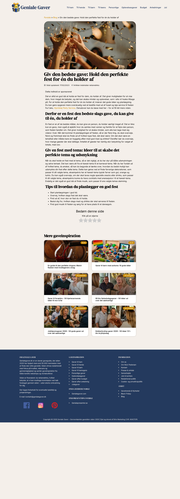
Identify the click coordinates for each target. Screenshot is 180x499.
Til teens (102, 7)
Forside (47, 17)
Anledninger (155, 7)
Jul (165, 7)
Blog (55, 17)
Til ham (70, 7)
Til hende (80, 7)
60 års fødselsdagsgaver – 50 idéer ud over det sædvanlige (112, 299)
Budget (143, 7)
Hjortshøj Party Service (64, 108)
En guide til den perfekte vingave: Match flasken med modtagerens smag (65, 266)
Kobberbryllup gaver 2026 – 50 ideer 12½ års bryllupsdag (113, 332)
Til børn (91, 7)
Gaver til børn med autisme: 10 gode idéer (113, 265)
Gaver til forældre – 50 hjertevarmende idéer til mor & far (64, 299)
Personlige (114, 7)
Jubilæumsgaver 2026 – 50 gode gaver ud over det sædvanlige (66, 332)
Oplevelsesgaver (129, 7)
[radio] (81, 220)
